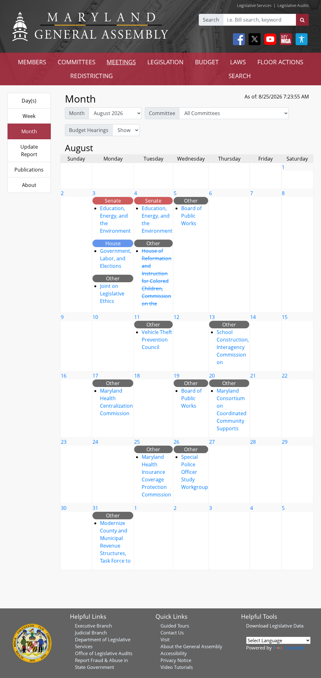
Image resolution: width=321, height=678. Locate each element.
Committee (162, 113)
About (29, 185)
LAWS (238, 62)
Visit (165, 639)
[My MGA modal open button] (284, 39)
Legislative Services (254, 5)
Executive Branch (93, 625)
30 (63, 508)
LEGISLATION (165, 62)
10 (95, 317)
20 (212, 375)
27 (212, 441)
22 (284, 375)
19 (176, 375)
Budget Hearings (88, 130)
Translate (294, 647)
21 (253, 375)
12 (176, 317)
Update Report (29, 150)
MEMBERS (32, 62)
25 (137, 441)
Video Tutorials (176, 667)
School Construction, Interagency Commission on (233, 347)
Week (29, 116)
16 (63, 375)
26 (176, 441)
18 (137, 375)
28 (253, 441)
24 (95, 441)
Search (211, 19)
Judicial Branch (91, 632)
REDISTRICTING (91, 76)
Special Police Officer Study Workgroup (194, 471)
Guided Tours (174, 625)
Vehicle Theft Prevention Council (157, 340)
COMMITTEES (76, 62)
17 (95, 375)
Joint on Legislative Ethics (112, 294)
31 (95, 508)
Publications (29, 169)
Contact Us (172, 632)
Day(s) (29, 100)
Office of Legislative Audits (103, 653)
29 (284, 441)
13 (212, 317)
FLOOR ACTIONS (280, 62)
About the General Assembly (191, 646)
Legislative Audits (293, 5)
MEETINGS (121, 62)
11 (137, 317)
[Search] (302, 20)
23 (63, 441)
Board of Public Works (191, 216)
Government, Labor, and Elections (115, 258)
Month (29, 131)
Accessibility (173, 653)
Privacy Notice (175, 660)
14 (253, 317)
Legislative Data (286, 625)
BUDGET (207, 62)
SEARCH (240, 76)
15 (284, 317)
